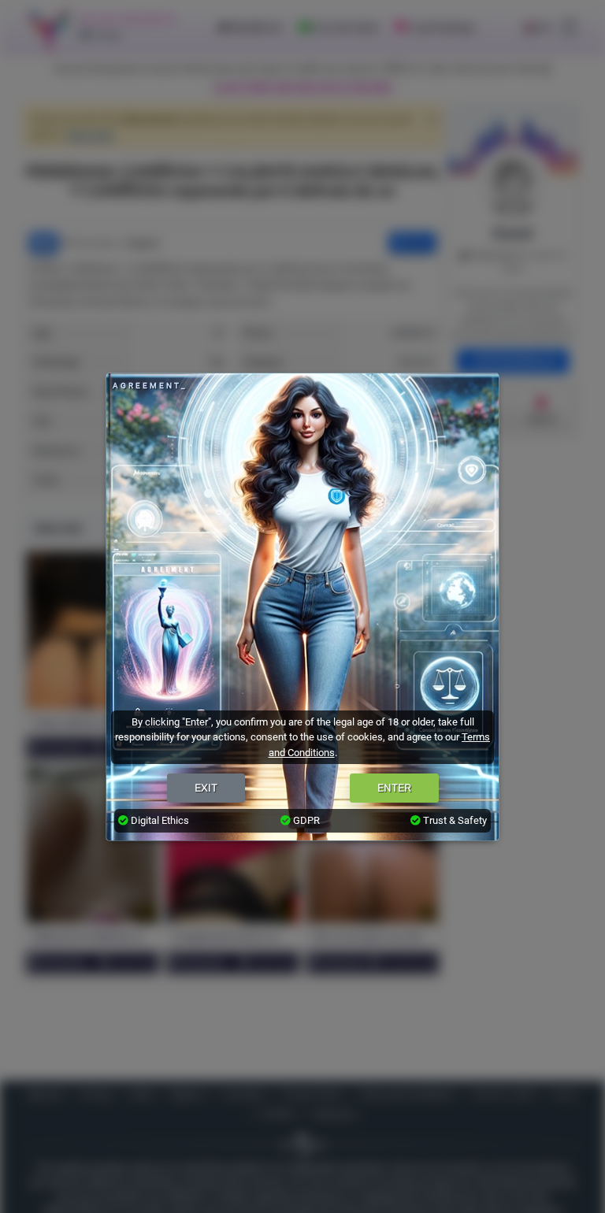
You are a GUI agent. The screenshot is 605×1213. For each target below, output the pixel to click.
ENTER (394, 788)
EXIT (206, 788)
